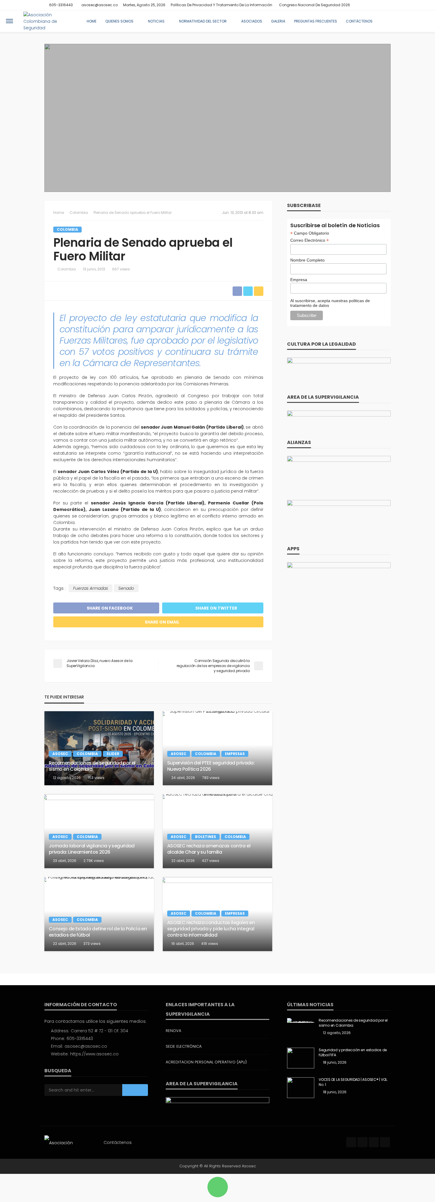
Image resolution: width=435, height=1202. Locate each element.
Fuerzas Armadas (90, 588)
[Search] (424, 21)
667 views (121, 269)
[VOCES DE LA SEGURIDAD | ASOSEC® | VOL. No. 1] (300, 1087)
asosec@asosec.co (86, 1046)
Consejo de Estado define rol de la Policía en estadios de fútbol (98, 932)
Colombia (67, 229)
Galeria (278, 21)
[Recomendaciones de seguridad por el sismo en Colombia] (99, 748)
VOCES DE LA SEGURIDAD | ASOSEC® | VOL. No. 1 (353, 1082)
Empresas (235, 753)
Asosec (60, 753)
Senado (126, 588)
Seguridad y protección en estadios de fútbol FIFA (353, 1052)
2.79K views (93, 860)
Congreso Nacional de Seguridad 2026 (314, 4)
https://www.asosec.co (94, 1054)
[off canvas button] (9, 21)
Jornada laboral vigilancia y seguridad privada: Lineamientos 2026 (92, 849)
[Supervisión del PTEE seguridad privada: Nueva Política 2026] (217, 748)
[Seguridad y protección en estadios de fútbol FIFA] (300, 1058)
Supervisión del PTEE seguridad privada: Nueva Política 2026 (210, 766)
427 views (210, 860)
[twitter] (371, 5)
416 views (209, 943)
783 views (211, 777)
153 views (96, 777)
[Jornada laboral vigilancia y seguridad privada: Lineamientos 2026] (99, 831)
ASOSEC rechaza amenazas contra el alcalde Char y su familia (208, 849)
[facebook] (364, 5)
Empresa (298, 279)
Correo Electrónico (309, 240)
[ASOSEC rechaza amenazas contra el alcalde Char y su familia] (217, 831)
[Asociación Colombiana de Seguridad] (48, 21)
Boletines (205, 836)
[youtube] (387, 5)
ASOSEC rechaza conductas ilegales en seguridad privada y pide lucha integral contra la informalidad (211, 929)
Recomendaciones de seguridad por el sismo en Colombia (92, 766)
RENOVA (173, 1030)
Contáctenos (359, 21)
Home (91, 21)
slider (113, 753)
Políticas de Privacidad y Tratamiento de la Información (221, 4)
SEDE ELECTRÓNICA (184, 1046)
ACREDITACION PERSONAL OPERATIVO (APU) (206, 1062)
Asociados (251, 21)
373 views (92, 943)
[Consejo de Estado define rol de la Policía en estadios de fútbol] (99, 914)
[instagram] (379, 5)
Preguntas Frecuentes (315, 21)
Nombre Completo (307, 260)
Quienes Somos (119, 21)
